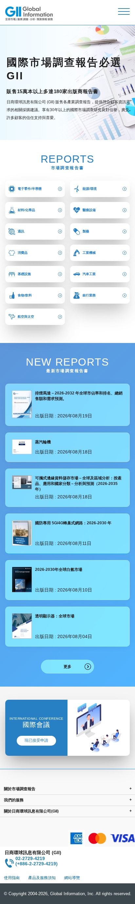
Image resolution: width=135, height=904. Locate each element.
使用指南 (12, 877)
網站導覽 (72, 877)
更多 (67, 666)
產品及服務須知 (42, 877)
